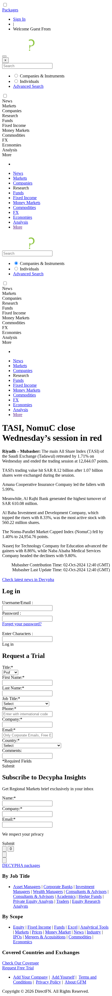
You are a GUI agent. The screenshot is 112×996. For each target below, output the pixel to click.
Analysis (20, 222)
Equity (18, 927)
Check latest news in (28, 579)
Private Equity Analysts (33, 901)
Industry (94, 932)
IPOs (17, 937)
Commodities (24, 207)
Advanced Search (28, 86)
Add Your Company (30, 977)
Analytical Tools (94, 927)
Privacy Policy (48, 982)
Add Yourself (63, 977)
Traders (62, 901)
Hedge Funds (90, 896)
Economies (22, 217)
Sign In (19, 19)
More (17, 227)
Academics (66, 896)
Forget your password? (22, 624)
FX (16, 212)
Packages (10, 10)
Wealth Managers (48, 891)
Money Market (58, 932)
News (18, 173)
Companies (22, 183)
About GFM (75, 982)
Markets (20, 178)
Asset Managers (27, 886)
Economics (22, 941)
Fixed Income (25, 197)
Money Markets (26, 202)
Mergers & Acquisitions (45, 937)
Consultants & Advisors (86, 891)
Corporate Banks (58, 886)
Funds (18, 193)
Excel (72, 927)
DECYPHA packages (21, 865)
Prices (37, 932)
